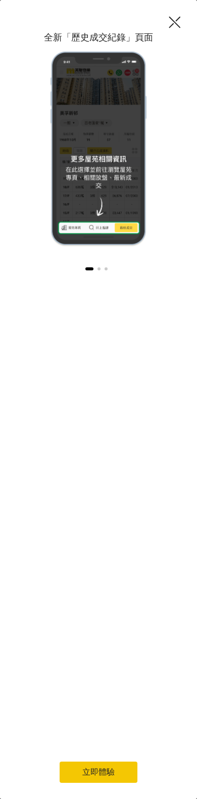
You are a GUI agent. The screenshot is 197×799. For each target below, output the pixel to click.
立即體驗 (98, 772)
